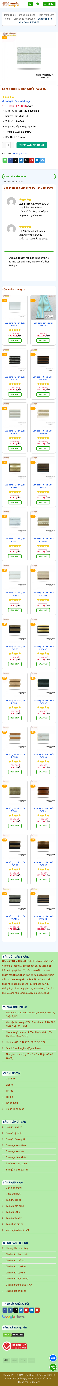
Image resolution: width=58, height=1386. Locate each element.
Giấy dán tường (14, 1187)
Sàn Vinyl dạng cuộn (16, 1163)
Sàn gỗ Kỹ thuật (14, 1133)
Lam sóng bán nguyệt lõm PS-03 (43, 324)
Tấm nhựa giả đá (14, 1224)
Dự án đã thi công (15, 1109)
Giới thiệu (10, 1078)
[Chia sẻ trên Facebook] (10, 160)
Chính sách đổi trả (15, 1260)
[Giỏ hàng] (37, 4)
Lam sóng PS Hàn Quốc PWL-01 (15, 540)
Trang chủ (9, 14)
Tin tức (9, 1090)
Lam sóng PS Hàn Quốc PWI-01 (15, 863)
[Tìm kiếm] (30, 4)
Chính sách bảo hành (16, 1266)
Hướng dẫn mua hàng (17, 1248)
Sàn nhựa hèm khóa (16, 1157)
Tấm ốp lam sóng (26, 14)
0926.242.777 (38, 1042)
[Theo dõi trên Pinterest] (26, 1310)
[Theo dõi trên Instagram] (10, 1310)
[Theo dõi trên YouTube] (37, 1310)
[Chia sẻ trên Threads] (26, 160)
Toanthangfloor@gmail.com (27, 1048)
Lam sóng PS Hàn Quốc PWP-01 (15, 432)
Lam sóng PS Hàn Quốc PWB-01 (43, 809)
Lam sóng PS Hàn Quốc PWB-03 (15, 755)
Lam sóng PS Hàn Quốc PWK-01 (15, 324)
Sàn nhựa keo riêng (16, 1145)
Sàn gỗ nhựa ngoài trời (17, 1169)
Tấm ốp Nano (13, 1212)
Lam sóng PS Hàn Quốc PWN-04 (43, 917)
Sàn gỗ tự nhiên (14, 1127)
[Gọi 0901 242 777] (53, 1367)
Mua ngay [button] (14, 340)
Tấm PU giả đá (13, 1199)
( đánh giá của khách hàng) (16, 101)
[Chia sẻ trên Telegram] (42, 160)
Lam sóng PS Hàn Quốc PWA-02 (43, 647)
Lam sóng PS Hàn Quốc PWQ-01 (15, 809)
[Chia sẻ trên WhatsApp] (5, 160)
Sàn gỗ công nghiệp (16, 1139)
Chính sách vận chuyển (17, 1278)
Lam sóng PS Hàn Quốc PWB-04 (43, 432)
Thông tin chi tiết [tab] (13, 182)
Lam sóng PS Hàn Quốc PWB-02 (15, 701)
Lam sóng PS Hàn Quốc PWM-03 (15, 594)
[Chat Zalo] (53, 1358)
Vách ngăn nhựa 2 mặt (17, 1230)
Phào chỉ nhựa (13, 1193)
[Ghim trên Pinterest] (31, 160)
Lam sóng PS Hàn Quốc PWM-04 (43, 540)
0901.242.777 (21, 1042)
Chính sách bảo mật (16, 1272)
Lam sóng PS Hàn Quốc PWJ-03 (43, 755)
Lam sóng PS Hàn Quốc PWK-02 (43, 863)
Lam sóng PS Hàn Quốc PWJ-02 (43, 701)
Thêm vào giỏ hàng (31, 145)
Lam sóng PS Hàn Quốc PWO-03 (15, 486)
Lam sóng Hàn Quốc (24, 18)
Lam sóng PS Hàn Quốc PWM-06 (15, 917)
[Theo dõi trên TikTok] (15, 1310)
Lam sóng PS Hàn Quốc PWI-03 (43, 486)
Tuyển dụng (12, 1102)
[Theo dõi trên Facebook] (5, 1310)
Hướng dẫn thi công (16, 1290)
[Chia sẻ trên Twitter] (21, 160)
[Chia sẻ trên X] (15, 160)
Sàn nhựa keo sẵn (15, 1151)
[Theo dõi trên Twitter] (21, 1310)
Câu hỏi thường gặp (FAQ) (19, 1284)
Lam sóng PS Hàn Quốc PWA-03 (43, 378)
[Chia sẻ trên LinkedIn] (37, 160)
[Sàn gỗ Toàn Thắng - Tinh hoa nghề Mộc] (14, 4)
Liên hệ (9, 1084)
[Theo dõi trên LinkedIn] (31, 1310)
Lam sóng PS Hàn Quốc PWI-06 (15, 647)
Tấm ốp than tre (14, 1218)
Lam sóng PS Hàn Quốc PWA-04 (15, 378)
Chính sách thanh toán (17, 1254)
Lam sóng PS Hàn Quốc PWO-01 (43, 594)
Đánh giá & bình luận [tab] (15, 176)
